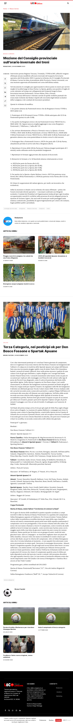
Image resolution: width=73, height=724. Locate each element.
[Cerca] (68, 3)
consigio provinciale (10, 208)
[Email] (5, 105)
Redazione (7, 66)
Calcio (5, 342)
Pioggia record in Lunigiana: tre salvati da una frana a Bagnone (18, 257)
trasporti (41, 208)
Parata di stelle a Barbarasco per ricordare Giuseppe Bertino (18, 628)
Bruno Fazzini (8, 355)
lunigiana (22, 208)
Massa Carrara (8, 54)
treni (48, 208)
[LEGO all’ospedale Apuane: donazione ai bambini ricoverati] (54, 245)
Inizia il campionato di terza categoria (51, 627)
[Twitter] (5, 83)
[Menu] (5, 3)
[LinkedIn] (5, 92)
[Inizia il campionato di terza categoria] (54, 616)
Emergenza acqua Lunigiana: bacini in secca (18, 284)
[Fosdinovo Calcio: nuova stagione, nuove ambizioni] (19, 644)
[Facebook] (5, 79)
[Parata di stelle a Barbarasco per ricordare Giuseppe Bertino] (19, 616)
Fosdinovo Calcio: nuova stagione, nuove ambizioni (17, 656)
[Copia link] (5, 101)
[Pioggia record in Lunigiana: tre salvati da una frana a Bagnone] (19, 245)
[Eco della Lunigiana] (36, 3)
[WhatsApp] (5, 88)
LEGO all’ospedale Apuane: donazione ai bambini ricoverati (52, 257)
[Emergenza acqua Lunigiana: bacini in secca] (19, 272)
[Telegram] (5, 96)
